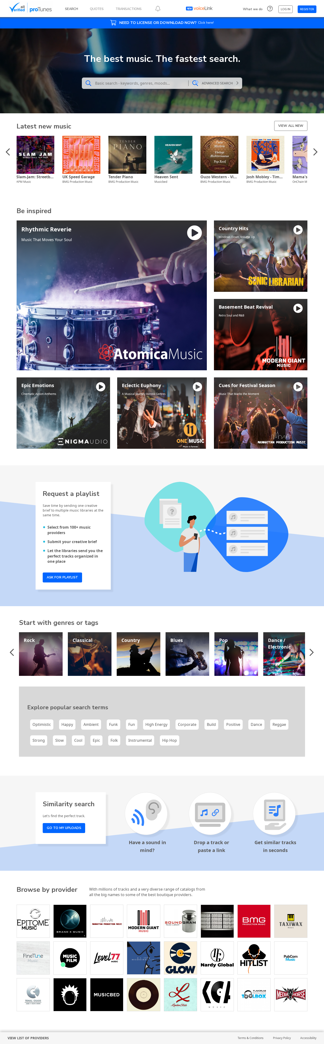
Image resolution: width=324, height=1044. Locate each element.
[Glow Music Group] (180, 958)
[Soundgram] (180, 921)
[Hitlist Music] (254, 958)
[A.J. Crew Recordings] (143, 958)
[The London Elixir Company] (180, 994)
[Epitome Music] (33, 921)
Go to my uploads (64, 828)
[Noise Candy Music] (217, 921)
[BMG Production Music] (254, 921)
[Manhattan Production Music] (106, 921)
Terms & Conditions (251, 1038)
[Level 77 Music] (106, 958)
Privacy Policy (282, 1038)
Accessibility (308, 1038)
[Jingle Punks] (70, 994)
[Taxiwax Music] (290, 921)
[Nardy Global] (217, 958)
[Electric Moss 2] (143, 994)
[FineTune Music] (33, 958)
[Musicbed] (106, 994)
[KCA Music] (217, 994)
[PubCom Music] (290, 958)
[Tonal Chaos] (33, 994)
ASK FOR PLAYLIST (62, 577)
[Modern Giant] (143, 921)
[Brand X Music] (70, 921)
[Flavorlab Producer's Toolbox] (254, 994)
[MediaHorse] (290, 994)
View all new (290, 126)
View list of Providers (28, 1038)
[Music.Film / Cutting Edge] (70, 958)
